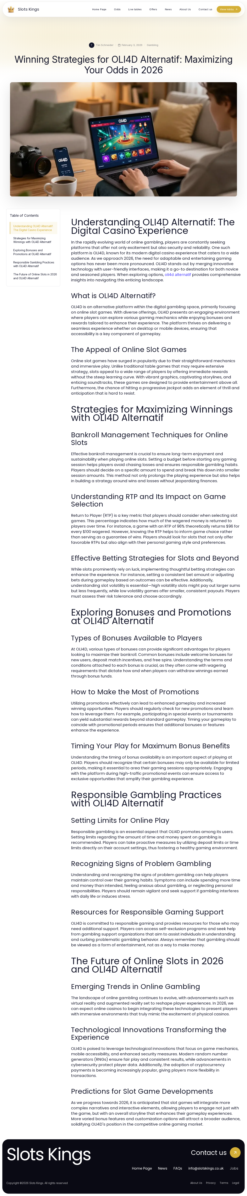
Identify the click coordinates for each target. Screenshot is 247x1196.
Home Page (142, 1168)
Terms (224, 1183)
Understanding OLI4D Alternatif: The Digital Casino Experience (33, 227)
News (162, 1168)
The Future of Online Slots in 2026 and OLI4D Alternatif (35, 276)
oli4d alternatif (178, 274)
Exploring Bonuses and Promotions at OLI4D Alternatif (32, 252)
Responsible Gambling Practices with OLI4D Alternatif (33, 264)
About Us (196, 1183)
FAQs (177, 1168)
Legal (235, 1183)
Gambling (152, 45)
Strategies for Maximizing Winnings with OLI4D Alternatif (32, 240)
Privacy (211, 1183)
